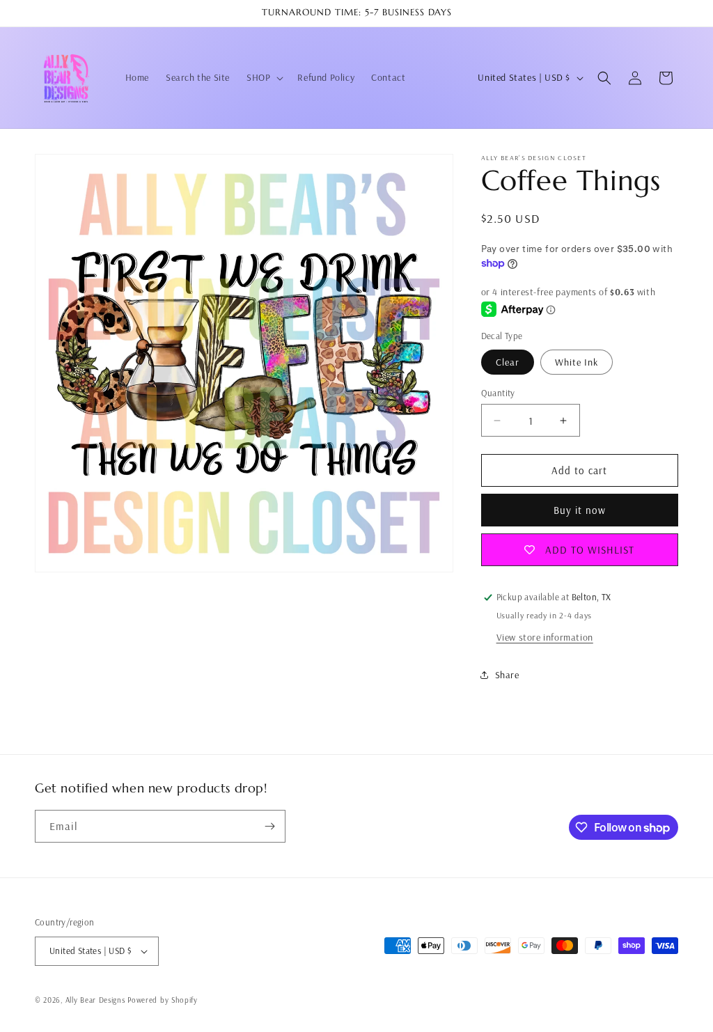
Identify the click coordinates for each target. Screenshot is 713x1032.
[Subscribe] (269, 826)
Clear (507, 362)
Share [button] (507, 675)
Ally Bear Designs (95, 1000)
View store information (544, 637)
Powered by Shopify (162, 1000)
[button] (263, 77)
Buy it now (580, 510)
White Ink (576, 362)
